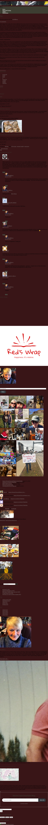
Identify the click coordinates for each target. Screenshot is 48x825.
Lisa (8, 158)
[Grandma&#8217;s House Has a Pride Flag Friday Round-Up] (11, 132)
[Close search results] (1, 811)
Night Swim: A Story (7, 483)
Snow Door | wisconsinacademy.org (8, 520)
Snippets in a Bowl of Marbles (9, 482)
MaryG (5, 492)
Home (3, 9)
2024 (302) (5, 612)
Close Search (2, 823)
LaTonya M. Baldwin (11, 202)
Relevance (2, 817)
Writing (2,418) (6, 589)
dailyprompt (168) (6, 599)
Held (1, 96)
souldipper (9, 226)
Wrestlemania (4, 148)
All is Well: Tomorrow (5, 108)
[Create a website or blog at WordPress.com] (0, 791)
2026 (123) (5, 610)
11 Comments (3, 21)
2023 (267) (5, 613)
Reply (3, 172)
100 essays (13, 146)
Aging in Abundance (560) (8, 590)
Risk (1, 150)
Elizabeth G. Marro (11, 276)
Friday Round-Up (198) (7, 593)
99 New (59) (5, 604)
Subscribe (42, 800)
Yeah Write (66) (6, 601)
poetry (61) (5, 603)
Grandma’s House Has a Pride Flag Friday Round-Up (11, 134)
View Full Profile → (4, 659)
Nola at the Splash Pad (7, 484)
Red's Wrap (2, 2)
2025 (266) (5, 611)
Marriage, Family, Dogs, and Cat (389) (11, 592)
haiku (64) (4, 602)
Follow (2, 391)
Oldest (11, 817)
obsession (26, 146)
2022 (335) (5, 614)
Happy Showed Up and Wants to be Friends (12, 481)
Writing (6, 146)
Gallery (4, 11)
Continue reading (24, 803)
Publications (5, 13)
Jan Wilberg (15, 19)
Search (1, 584)
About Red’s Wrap (6, 10)
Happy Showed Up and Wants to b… (16, 492)
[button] (4, 402)
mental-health (20, 146)
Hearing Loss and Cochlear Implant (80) (11, 594)
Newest (7, 817)
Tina (8, 250)
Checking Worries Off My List (9, 486)
